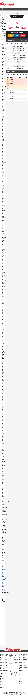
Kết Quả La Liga (11, 659)
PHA (21, 43)
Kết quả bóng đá (2, 661)
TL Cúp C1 (25, 667)
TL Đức (24, 665)
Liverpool (22, 66)
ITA (17, 43)
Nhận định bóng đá (2, 676)
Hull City (14, 50)
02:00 (18, 68)
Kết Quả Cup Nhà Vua (11, 663)
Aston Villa (22, 64)
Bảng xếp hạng (4, 11)
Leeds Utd (22, 53)
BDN (23, 74)
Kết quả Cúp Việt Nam (20, 682)
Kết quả (16, 9)
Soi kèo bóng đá (2, 687)
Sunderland (22, 57)
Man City (14, 61)
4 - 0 (18, 64)
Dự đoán (11, 11)
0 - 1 (18, 53)
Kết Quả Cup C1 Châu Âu (20, 659)
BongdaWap (3, 13)
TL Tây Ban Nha (25, 661)
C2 (25, 43)
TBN (12, 43)
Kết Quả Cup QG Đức (15, 662)
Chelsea (21, 68)
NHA (8, 43)
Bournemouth (23, 61)
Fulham (14, 68)
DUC (15, 43)
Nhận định (17, 11)
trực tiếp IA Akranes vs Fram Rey (4, 584)
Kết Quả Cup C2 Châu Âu (20, 664)
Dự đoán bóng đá (2, 679)
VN (26, 74)
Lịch (12, 9)
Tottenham (22, 59)
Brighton (14, 64)
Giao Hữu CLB (15, 16)
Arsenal (14, 48)
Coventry (22, 48)
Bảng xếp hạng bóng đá (2, 670)
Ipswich (14, 57)
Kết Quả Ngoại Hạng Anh (7, 659)
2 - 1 (18, 57)
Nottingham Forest (14, 53)
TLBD (1, 673)
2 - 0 (18, 50)
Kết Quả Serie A (11, 671)
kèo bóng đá (3, 215)
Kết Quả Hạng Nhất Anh (7, 672)
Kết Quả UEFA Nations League (20, 669)
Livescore (7, 9)
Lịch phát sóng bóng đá (2, 683)
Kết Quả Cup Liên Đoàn (6, 667)
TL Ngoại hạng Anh (25, 658)
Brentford (14, 59)
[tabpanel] (17, 26)
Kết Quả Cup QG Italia (11, 675)
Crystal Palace (23, 55)
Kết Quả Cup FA (6, 663)
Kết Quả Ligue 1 (15, 670)
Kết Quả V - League (21, 677)
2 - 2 (18, 66)
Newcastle (14, 66)
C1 (23, 43)
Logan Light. (10, 27)
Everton (14, 55)
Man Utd (22, 50)
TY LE (21, 9)
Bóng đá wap (2, 658)
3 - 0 (18, 48)
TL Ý (24, 664)
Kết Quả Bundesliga (16, 658)
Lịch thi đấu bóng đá (2, 666)
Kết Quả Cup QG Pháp (15, 674)
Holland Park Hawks (23, 28)
